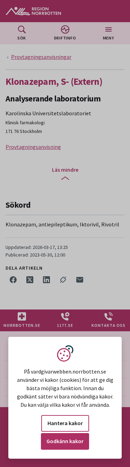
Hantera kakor (65, 423)
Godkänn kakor (65, 441)
